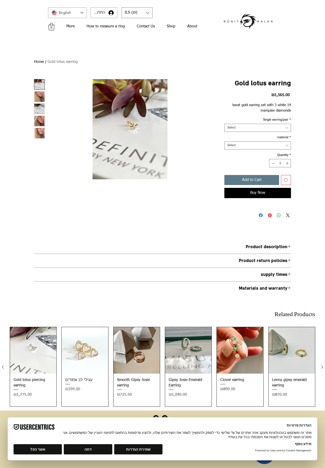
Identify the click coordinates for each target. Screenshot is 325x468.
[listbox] (137, 12)
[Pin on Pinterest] (270, 215)
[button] (137, 12)
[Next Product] (322, 367)
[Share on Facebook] (261, 215)
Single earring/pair (277, 119)
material (284, 137)
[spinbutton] (280, 163)
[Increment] (288, 163)
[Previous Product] (3, 367)
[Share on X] (288, 215)
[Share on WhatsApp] (279, 215)
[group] (162, 367)
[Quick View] (33, 350)
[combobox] (257, 128)
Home (39, 62)
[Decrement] (273, 163)
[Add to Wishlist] (286, 180)
